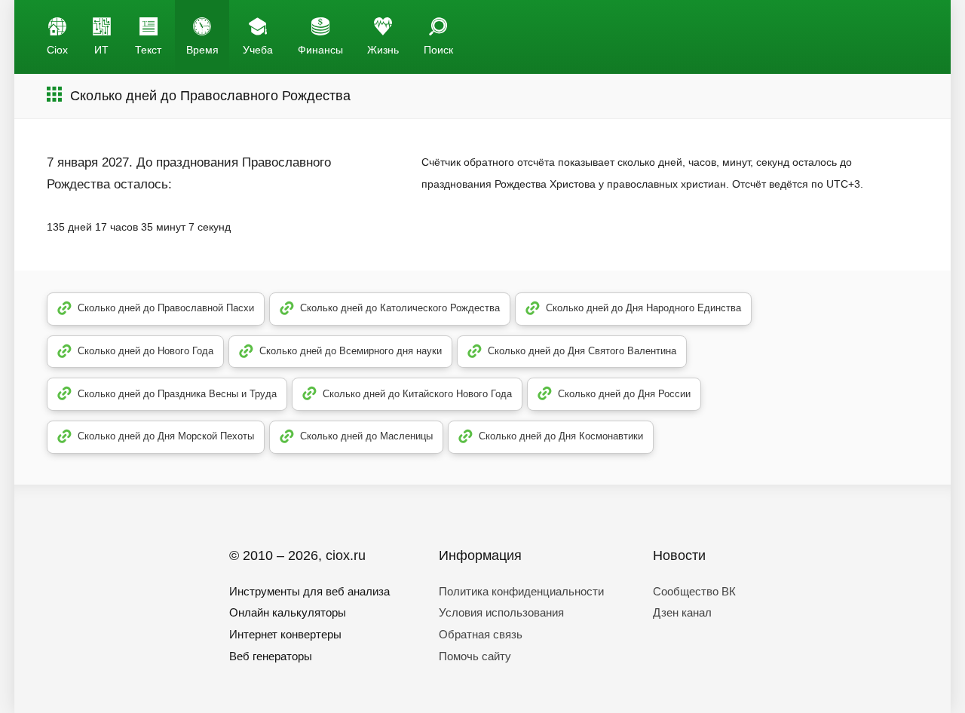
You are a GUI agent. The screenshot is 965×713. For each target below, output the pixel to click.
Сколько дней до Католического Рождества (400, 308)
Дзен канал (682, 612)
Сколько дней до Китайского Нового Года (417, 393)
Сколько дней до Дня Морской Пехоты (166, 436)
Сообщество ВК (694, 591)
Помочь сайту (475, 656)
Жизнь (383, 50)
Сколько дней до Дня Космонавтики (561, 436)
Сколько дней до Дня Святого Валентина (582, 350)
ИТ (101, 50)
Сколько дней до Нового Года (145, 350)
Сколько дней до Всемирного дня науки (350, 350)
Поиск (438, 50)
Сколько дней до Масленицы (366, 436)
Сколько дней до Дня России (624, 393)
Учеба (258, 50)
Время (202, 50)
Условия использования (501, 612)
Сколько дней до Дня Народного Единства (643, 308)
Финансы (320, 50)
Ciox (57, 50)
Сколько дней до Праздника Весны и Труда (177, 393)
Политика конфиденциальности (521, 591)
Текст (148, 50)
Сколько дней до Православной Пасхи (166, 308)
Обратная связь (480, 634)
